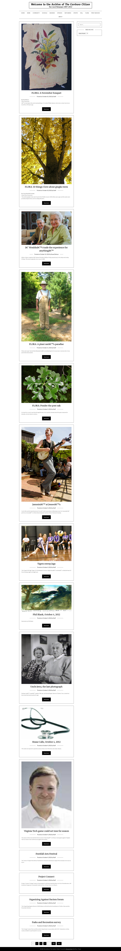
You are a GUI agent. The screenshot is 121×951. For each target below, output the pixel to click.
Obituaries (67, 13)
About (60, 16)
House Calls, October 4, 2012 (46, 742)
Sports (76, 13)
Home (23, 13)
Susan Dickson (55, 254)
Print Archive (95, 13)
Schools (44, 13)
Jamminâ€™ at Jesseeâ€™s (46, 504)
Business (52, 13)
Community (36, 13)
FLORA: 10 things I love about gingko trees (46, 187)
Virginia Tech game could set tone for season (46, 831)
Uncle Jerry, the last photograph (46, 686)
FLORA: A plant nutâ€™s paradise (46, 344)
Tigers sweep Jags (46, 563)
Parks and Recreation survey (46, 922)
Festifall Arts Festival (46, 853)
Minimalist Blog (69, 949)
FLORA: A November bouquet (46, 93)
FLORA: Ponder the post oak (46, 405)
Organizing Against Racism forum (46, 899)
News (28, 13)
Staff (54, 96)
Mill (81, 13)
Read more (46, 109)
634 (53, 943)
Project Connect (46, 876)
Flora (87, 13)
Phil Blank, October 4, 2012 (46, 614)
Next (59, 943)
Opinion (59, 13)
